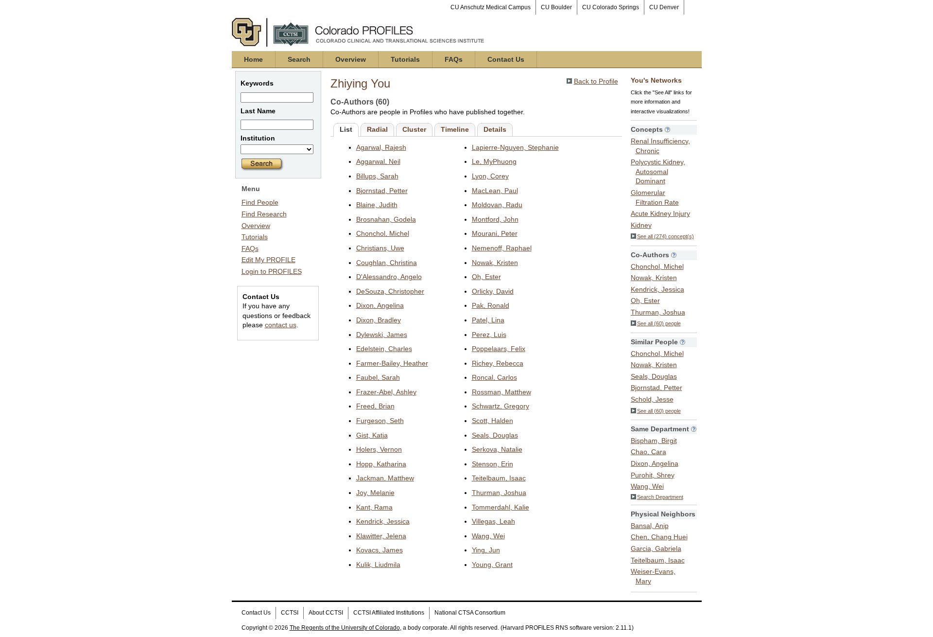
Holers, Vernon (379, 449)
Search (299, 59)
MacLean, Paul (495, 191)
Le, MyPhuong (494, 161)
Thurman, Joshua (499, 492)
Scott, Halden (492, 421)
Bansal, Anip (650, 526)
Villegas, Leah (493, 521)
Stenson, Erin (492, 464)
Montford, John (495, 219)
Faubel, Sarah (378, 377)
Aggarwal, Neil (378, 161)
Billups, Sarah (377, 176)
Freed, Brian (375, 406)
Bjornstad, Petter (382, 191)
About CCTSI (326, 612)
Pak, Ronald (490, 305)
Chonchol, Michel (382, 233)
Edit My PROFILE (268, 260)
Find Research (264, 214)
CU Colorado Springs (610, 7)
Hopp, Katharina (381, 464)
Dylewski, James (381, 334)
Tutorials (405, 59)
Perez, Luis (489, 334)
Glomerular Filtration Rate (655, 197)
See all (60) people (659, 323)
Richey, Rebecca (497, 363)
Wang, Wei (488, 536)
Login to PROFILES (272, 271)
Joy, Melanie (375, 492)
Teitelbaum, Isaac (499, 478)
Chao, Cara (648, 452)
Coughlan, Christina (386, 262)
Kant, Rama (374, 507)
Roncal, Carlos (494, 377)
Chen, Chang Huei (659, 537)
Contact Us (505, 59)
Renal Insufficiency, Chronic (660, 146)
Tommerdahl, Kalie (500, 507)
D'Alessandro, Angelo (389, 277)
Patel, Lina (488, 320)
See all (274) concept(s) (665, 236)
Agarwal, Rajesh (381, 147)
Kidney (641, 225)
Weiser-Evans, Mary (653, 576)
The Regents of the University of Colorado (345, 627)
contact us (280, 325)
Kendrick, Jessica (383, 521)
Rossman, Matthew (501, 392)
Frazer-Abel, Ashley (386, 392)
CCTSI (289, 612)
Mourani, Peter (495, 233)
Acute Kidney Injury (660, 213)
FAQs (454, 59)
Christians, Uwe (380, 248)
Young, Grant (492, 564)
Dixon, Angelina (380, 305)
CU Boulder (556, 7)
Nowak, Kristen (495, 262)
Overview (350, 59)
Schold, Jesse (652, 399)
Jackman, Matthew (385, 478)
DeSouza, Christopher (390, 291)
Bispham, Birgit (654, 440)
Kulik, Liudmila (378, 564)
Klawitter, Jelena (381, 536)
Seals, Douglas (495, 435)
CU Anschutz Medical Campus (490, 7)
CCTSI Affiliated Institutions (388, 612)
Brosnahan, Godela (386, 219)
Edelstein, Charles (384, 349)
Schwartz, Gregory (500, 406)
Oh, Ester (486, 277)
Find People (260, 202)
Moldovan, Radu (497, 205)
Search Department (660, 497)
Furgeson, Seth (380, 421)
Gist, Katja (372, 435)
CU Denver (664, 7)
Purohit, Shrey (652, 475)
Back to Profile (596, 81)
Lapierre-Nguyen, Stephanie (515, 147)
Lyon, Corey (490, 176)
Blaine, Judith (376, 205)
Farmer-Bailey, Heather (392, 363)
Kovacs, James (379, 550)
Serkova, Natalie (497, 449)
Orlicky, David (493, 291)
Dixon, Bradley (378, 320)
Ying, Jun (486, 550)
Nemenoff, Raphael (502, 248)
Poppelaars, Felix (498, 349)
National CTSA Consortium (469, 612)
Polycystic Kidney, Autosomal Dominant (658, 171)
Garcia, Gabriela (656, 548)
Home (253, 59)
